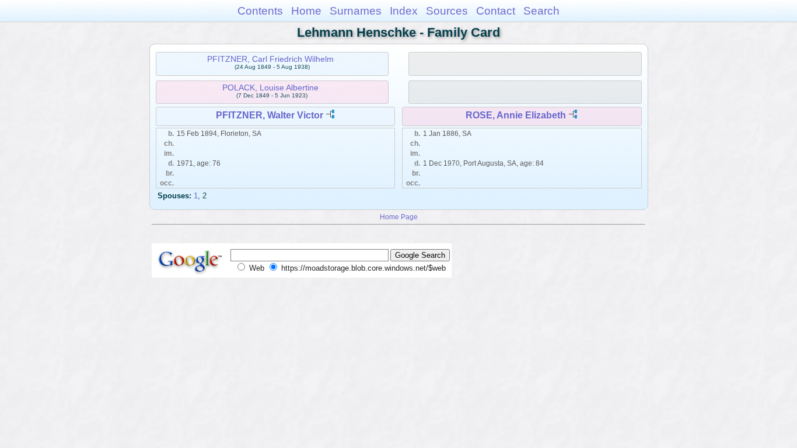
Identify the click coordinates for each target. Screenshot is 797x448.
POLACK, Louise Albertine (270, 87)
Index (404, 11)
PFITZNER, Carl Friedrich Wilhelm (270, 59)
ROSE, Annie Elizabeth (516, 115)
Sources (447, 11)
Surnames (356, 11)
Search (541, 11)
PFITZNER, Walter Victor (269, 115)
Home (306, 11)
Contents (260, 11)
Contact (495, 11)
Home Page (399, 216)
